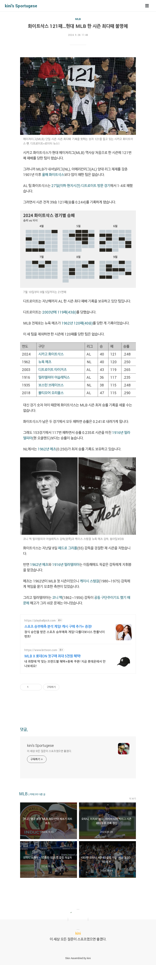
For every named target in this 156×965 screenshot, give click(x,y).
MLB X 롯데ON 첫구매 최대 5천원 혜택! (52, 656)
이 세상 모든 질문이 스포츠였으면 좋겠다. (49, 751)
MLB (78, 19)
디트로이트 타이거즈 (52, 369)
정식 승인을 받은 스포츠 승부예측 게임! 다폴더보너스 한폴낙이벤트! (64, 634)
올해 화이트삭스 (53, 174)
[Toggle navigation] (147, 6)
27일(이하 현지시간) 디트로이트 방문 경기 (80, 185)
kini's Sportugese (21, 5)
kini (89, 958)
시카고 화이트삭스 (51, 354)
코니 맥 (56, 597)
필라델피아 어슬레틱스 (54, 377)
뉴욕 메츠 (44, 361)
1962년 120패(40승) (77, 323)
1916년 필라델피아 (65, 564)
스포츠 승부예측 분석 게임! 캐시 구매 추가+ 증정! (58, 626)
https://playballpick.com (40, 620)
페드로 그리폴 (67, 548)
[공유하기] (32, 687)
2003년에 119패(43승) (59, 312)
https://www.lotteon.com (40, 650)
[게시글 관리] (37, 687)
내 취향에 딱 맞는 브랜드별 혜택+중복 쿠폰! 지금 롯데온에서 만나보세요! (65, 663)
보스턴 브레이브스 (51, 385)
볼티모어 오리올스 (51, 392)
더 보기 (132, 798)
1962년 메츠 (47, 449)
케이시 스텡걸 (89, 581)
